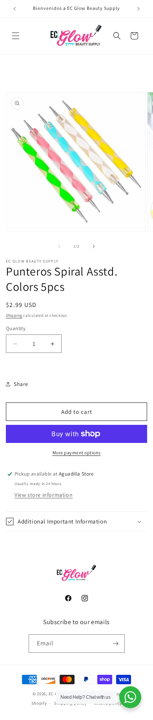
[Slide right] (93, 246)
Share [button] (21, 384)
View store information (44, 494)
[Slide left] (59, 246)
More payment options (77, 453)
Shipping (14, 315)
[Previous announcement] (14, 8)
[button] (15, 35)
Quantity (16, 328)
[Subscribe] (115, 643)
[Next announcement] (138, 8)
